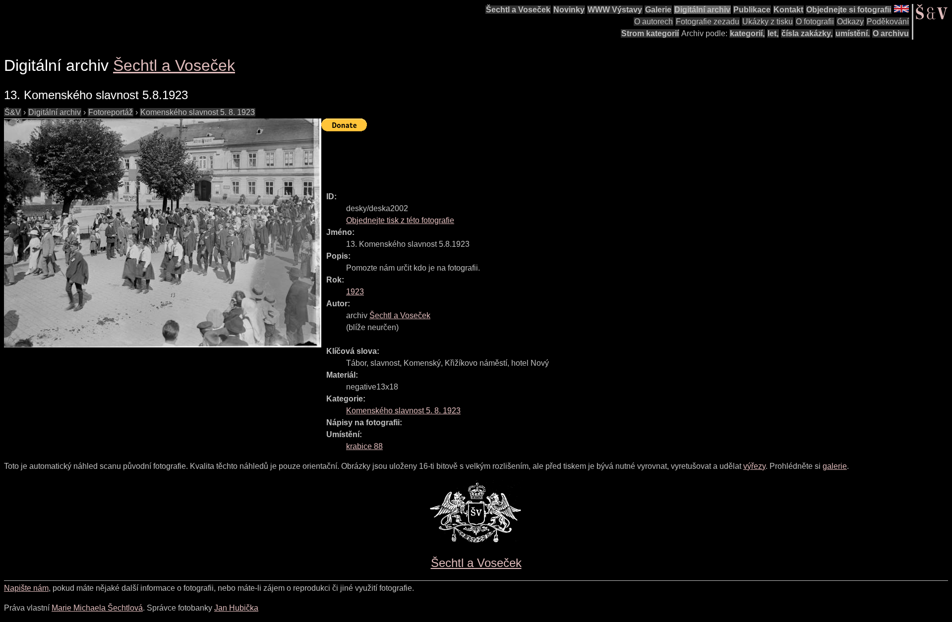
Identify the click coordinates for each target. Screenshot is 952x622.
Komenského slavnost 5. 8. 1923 (197, 112)
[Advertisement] (501, 157)
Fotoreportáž (110, 112)
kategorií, (747, 33)
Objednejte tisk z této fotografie (400, 220)
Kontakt (788, 9)
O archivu (891, 33)
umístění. (852, 33)
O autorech (653, 21)
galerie (835, 466)
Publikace (752, 9)
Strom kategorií (650, 33)
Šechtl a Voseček (518, 9)
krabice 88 (364, 446)
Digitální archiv (702, 9)
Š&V (12, 112)
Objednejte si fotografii (848, 9)
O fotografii (815, 21)
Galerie (658, 9)
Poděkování (888, 21)
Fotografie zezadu (707, 21)
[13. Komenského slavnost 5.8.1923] (162, 232)
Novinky (569, 9)
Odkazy (850, 21)
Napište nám (26, 588)
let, (773, 33)
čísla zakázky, (807, 33)
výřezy (754, 466)
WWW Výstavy (615, 9)
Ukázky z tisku (767, 21)
